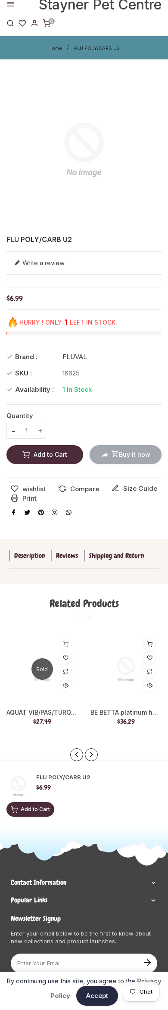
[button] (91, 754)
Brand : (26, 357)
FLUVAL (74, 357)
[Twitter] (27, 512)
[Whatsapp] (68, 512)
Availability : (34, 389)
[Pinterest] (41, 512)
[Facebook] (13, 512)
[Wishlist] (22, 23)
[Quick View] (65, 685)
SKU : (23, 373)
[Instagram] (55, 512)
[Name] (147, 962)
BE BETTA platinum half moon (126, 712)
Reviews (67, 555)
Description (29, 555)
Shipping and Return (116, 555)
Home (55, 48)
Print (29, 498)
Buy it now (134, 454)
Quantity (19, 416)
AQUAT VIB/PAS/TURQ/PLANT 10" (42, 712)
